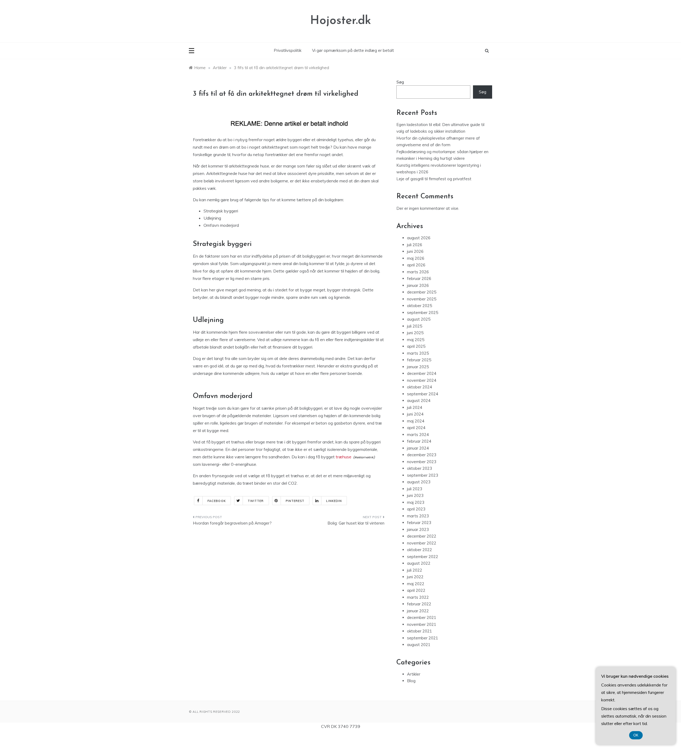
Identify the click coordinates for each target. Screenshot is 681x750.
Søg (400, 82)
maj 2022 (415, 583)
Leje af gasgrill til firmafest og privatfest (433, 178)
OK (635, 735)
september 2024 (422, 393)
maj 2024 (415, 421)
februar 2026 (419, 278)
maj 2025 (415, 339)
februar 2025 (419, 359)
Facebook (216, 501)
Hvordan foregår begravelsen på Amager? (232, 523)
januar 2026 (418, 285)
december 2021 (421, 617)
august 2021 (418, 644)
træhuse (343, 456)
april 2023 (416, 509)
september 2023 (422, 475)
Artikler (413, 674)
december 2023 (421, 454)
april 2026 (416, 264)
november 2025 (421, 298)
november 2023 (421, 461)
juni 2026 (415, 251)
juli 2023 (414, 488)
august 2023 (418, 481)
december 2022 (421, 536)
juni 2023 (415, 495)
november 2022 (421, 543)
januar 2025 (418, 366)
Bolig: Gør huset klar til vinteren (355, 523)
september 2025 (422, 312)
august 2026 (418, 237)
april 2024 (416, 427)
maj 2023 (415, 502)
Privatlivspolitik (287, 50)
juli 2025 (414, 326)
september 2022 (422, 556)
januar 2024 (418, 448)
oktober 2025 (419, 305)
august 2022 (418, 563)
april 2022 (416, 590)
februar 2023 (419, 522)
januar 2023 (418, 529)
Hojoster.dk (340, 21)
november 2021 (421, 624)
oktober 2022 (419, 549)
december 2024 (421, 373)
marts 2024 (418, 434)
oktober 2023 (419, 468)
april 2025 (416, 346)
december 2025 (421, 292)
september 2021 (422, 637)
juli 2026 (414, 244)
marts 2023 (418, 515)
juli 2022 (414, 570)
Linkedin (334, 501)
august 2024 (418, 400)
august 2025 (418, 319)
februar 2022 (419, 603)
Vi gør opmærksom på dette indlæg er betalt (353, 50)
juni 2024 (415, 414)
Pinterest (295, 501)
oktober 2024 (419, 386)
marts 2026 (418, 271)
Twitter (256, 501)
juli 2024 (414, 407)
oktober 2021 (419, 631)
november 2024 (421, 380)
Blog (411, 680)
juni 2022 (415, 576)
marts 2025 (418, 353)
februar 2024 (419, 441)
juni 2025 (415, 332)
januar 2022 (418, 610)
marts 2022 (418, 597)
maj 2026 (415, 258)
